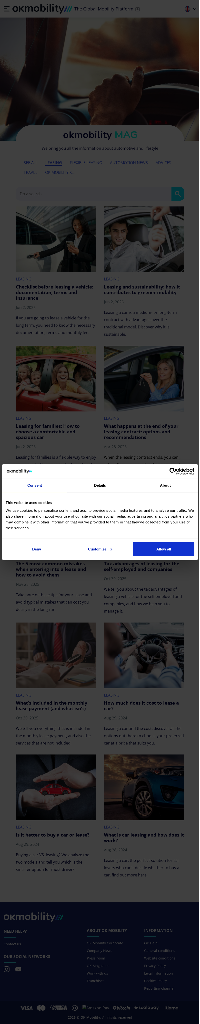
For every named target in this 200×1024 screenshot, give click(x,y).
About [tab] (165, 485)
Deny (36, 549)
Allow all (163, 549)
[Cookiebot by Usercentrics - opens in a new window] (173, 471)
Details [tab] (100, 485)
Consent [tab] (34, 485)
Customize (97, 549)
